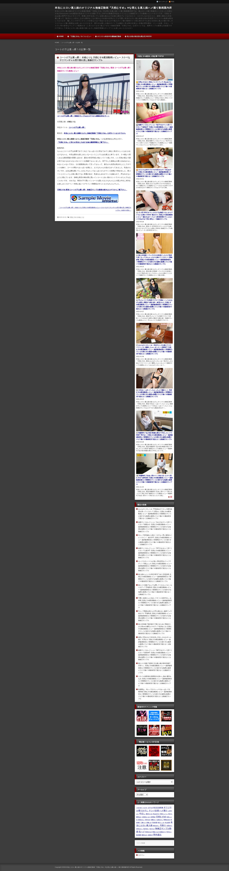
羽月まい (169, 832)
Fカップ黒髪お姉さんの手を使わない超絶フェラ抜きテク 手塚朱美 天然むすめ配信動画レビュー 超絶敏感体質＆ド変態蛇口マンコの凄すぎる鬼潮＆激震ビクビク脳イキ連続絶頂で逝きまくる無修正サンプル (155, 615)
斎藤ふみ (149, 822)
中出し (142, 813)
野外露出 (157, 834)
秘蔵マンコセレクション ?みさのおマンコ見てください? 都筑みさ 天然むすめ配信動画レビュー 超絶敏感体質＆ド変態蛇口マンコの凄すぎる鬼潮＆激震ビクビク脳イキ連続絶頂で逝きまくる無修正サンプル (155, 526)
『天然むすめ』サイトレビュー (80, 36)
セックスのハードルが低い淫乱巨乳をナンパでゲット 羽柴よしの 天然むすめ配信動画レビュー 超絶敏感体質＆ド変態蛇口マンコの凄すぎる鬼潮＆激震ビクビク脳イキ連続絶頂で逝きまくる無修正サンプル (155, 565)
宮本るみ (147, 819)
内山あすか (156, 814)
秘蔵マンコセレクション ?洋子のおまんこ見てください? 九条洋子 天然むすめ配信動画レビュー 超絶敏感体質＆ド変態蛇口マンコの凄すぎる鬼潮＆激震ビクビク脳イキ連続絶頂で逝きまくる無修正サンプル (155, 552)
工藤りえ (143, 822)
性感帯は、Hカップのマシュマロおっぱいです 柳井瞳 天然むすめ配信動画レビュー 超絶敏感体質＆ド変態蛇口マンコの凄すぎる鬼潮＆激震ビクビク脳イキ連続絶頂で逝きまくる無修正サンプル (155, 694)
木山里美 (167, 822)
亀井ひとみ (149, 814)
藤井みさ (144, 835)
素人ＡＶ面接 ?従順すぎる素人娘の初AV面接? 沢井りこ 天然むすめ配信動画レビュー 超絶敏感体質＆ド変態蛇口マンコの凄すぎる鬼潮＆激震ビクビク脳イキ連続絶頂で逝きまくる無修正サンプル (155, 668)
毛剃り (163, 825)
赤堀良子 (150, 835)
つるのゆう (139, 807)
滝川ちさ (152, 828)
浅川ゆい (146, 829)
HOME (61, 36)
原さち (170, 814)
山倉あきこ (159, 819)
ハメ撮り (163, 810)
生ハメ (142, 831)
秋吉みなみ (148, 832)
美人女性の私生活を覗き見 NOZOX (139, 36)
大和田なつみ (146, 817)
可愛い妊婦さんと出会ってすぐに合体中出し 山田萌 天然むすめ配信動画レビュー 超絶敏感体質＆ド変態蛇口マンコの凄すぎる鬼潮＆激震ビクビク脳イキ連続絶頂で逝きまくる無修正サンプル (155, 602)
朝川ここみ (161, 822)
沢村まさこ (139, 828)
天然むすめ (161, 816)
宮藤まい (153, 819)
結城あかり (162, 832)
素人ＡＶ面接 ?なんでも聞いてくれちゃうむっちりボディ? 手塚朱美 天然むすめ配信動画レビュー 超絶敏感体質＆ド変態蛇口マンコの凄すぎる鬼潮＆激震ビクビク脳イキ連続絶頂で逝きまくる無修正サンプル (155, 589)
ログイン (141, 855)
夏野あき (138, 817)
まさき (145, 807)
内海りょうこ (164, 814)
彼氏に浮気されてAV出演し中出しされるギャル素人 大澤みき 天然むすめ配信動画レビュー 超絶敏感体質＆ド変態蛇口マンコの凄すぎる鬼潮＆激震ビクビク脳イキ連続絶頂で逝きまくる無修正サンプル (154, 641)
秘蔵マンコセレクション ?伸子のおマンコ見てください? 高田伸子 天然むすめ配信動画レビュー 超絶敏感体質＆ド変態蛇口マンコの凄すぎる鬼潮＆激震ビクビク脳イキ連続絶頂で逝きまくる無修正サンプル (155, 654)
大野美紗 (153, 817)
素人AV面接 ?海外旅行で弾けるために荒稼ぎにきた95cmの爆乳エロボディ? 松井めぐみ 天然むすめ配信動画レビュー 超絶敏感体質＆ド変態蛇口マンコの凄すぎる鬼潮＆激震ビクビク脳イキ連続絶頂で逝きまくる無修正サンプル (155, 628)
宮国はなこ (141, 819)
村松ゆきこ (156, 825)
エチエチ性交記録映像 (155, 807)
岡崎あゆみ (167, 819)
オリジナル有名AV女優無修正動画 (109, 36)
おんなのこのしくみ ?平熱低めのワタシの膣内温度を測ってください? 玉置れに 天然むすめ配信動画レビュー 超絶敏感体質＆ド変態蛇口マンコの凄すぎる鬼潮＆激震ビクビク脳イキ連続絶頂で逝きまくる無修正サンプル (155, 513)
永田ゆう (169, 825)
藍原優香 (138, 835)
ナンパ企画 (154, 810)
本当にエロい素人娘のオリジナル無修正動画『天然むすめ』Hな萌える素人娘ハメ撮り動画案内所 (113, 7)
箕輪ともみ (155, 832)
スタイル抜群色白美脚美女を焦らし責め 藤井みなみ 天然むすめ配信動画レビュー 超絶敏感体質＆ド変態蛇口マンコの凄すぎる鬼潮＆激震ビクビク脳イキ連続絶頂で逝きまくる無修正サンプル (155, 680)
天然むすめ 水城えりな (77, 217)
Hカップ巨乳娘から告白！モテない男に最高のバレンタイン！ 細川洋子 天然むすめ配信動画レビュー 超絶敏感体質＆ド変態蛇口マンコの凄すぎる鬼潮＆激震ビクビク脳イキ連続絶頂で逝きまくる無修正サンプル (155, 539)
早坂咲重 (154, 822)
